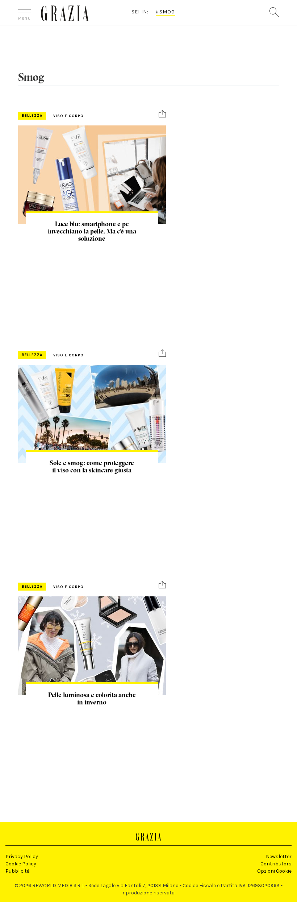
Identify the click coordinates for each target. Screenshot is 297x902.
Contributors (276, 864)
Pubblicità (17, 871)
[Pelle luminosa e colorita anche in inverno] (92, 645)
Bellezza (32, 115)
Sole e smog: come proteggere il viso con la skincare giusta (92, 466)
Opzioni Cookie (274, 871)
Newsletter (279, 856)
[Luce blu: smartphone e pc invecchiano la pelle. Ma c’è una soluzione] (92, 174)
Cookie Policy (20, 864)
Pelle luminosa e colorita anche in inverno (92, 698)
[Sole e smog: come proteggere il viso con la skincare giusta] (92, 414)
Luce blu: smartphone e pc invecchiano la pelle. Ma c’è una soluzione (92, 231)
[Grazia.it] (65, 13)
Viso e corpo (68, 116)
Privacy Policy (21, 856)
